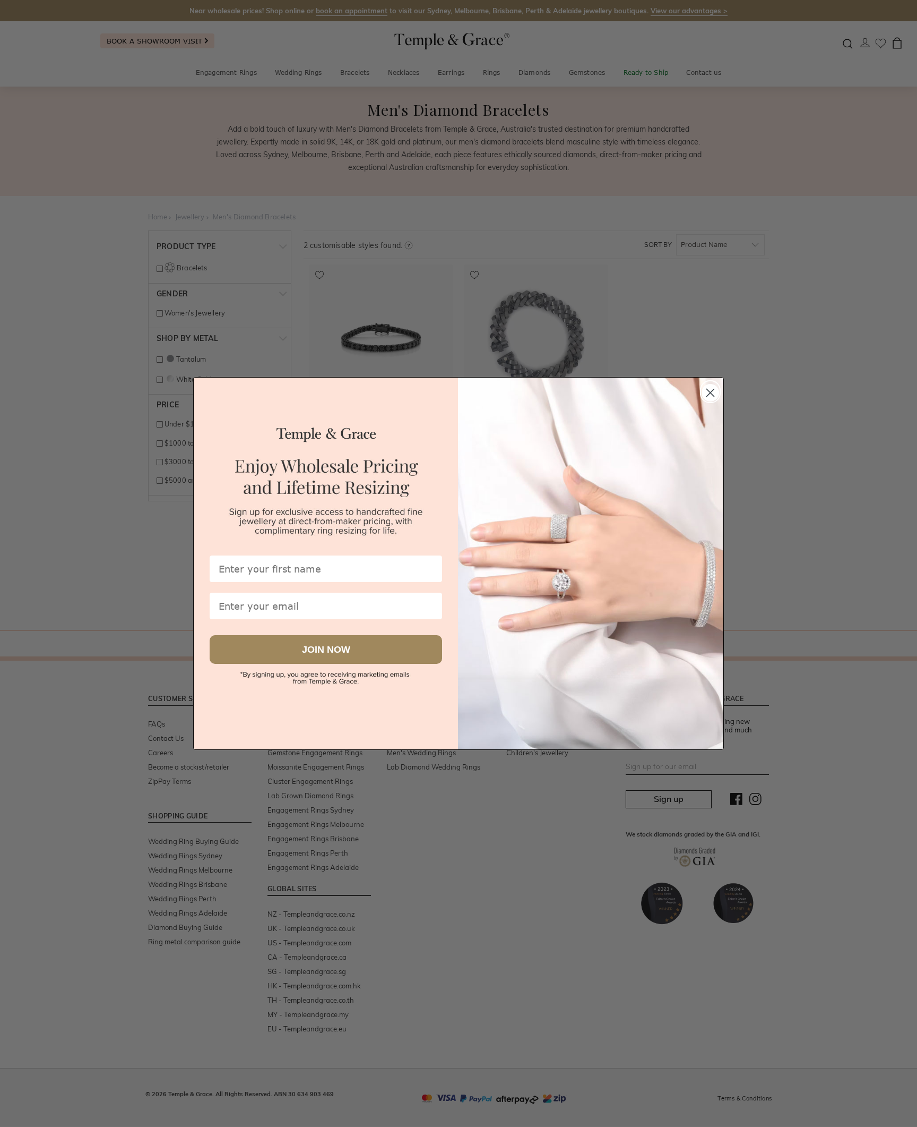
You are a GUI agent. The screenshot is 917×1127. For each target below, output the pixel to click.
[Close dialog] (710, 390)
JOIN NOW (326, 650)
